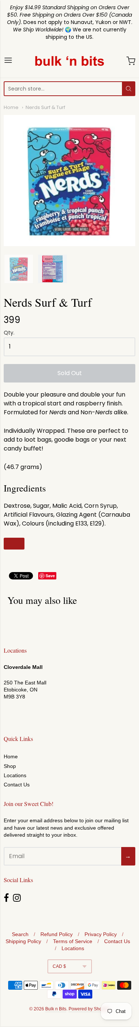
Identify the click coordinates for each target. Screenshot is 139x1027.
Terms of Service (72, 941)
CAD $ (59, 966)
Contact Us (17, 785)
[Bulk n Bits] (69, 61)
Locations (15, 775)
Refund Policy (56, 934)
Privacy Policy (101, 934)
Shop (10, 766)
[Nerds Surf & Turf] (19, 269)
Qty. (9, 333)
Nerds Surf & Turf (45, 107)
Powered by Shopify (89, 1008)
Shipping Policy (23, 941)
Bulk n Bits (55, 1008)
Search (20, 934)
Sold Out (69, 373)
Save (50, 575)
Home (11, 107)
